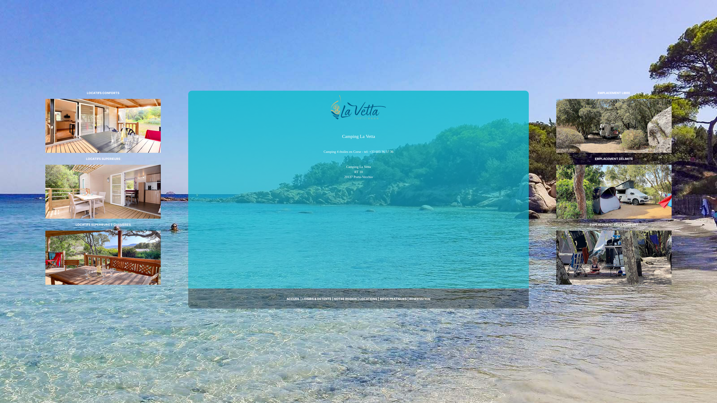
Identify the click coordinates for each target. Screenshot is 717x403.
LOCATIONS (368, 299)
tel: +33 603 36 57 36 (378, 152)
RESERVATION (419, 299)
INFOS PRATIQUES (393, 299)
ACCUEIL (293, 299)
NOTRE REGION (345, 299)
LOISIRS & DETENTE (316, 299)
